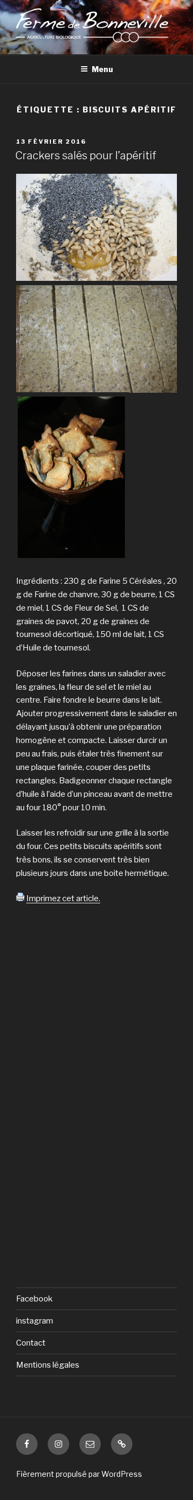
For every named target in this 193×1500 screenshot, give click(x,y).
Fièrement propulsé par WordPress (79, 1473)
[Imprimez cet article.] (20, 898)
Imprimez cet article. (63, 898)
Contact (31, 1343)
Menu (102, 69)
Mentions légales (47, 1365)
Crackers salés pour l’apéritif (85, 155)
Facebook (34, 1299)
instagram (34, 1321)
